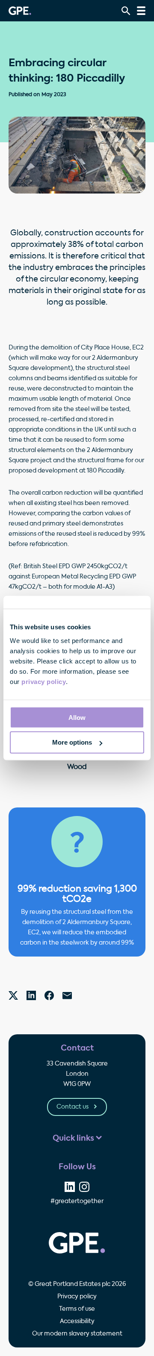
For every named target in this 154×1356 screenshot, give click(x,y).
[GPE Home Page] (20, 10)
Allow (77, 717)
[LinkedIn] (31, 995)
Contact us (73, 1107)
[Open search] (125, 10)
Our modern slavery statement (77, 1334)
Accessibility (77, 1321)
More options (72, 742)
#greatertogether (77, 1201)
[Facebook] (49, 995)
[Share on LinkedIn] (70, 1187)
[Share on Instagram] (84, 1187)
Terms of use (77, 1309)
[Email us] (67, 995)
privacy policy (43, 681)
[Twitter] (13, 995)
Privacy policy (77, 1297)
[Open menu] (141, 10)
